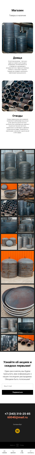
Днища (17, 57)
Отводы (17, 115)
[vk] (17, 431)
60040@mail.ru (17, 417)
